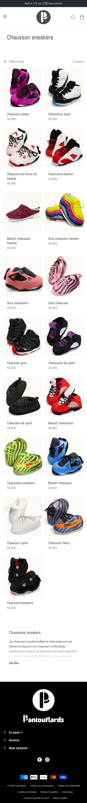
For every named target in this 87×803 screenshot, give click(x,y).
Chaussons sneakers (21, 483)
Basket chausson (60, 483)
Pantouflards (20, 785)
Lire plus (14, 662)
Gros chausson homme (63, 238)
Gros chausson (58, 303)
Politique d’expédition (49, 791)
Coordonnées (67, 791)
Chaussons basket (60, 174)
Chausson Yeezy (59, 543)
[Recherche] (73, 17)
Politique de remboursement (42, 785)
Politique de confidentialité (68, 785)
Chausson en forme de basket (22, 176)
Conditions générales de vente (36, 798)
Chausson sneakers (20, 603)
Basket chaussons (60, 423)
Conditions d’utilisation (27, 791)
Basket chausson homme (18, 240)
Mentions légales (60, 798)
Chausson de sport (19, 423)
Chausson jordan (18, 114)
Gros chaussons (18, 303)
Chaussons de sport (61, 363)
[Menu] (5, 16)
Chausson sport (17, 543)
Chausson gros (17, 363)
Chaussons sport (59, 114)
